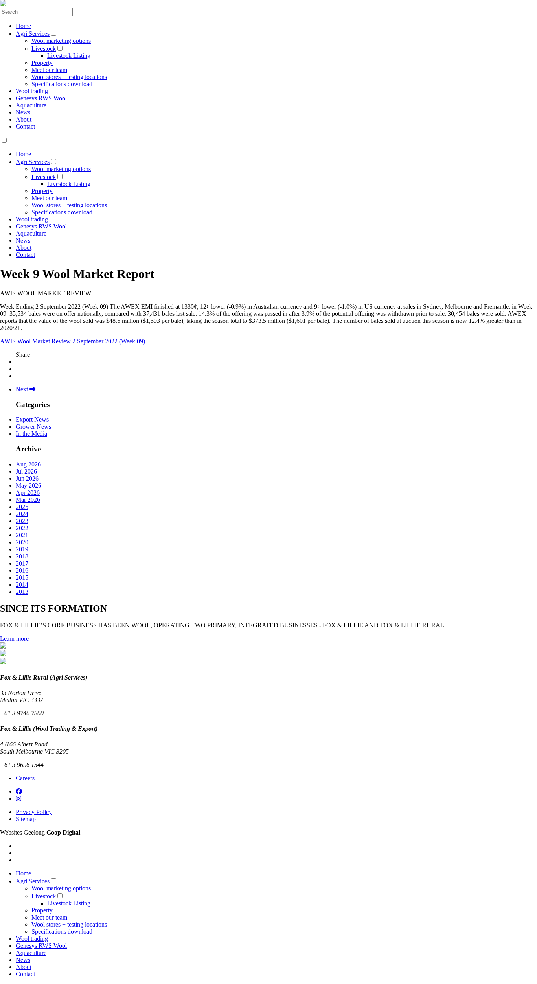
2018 (22, 556)
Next (22, 389)
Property (42, 62)
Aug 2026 (28, 464)
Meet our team (49, 69)
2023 (22, 521)
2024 (22, 513)
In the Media (31, 433)
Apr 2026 (28, 492)
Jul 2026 (26, 471)
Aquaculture (31, 105)
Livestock (43, 48)
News (23, 112)
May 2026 (28, 485)
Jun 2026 (27, 478)
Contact (25, 126)
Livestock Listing (68, 55)
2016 (22, 570)
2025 (22, 506)
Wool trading (32, 91)
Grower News (33, 426)
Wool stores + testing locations (69, 77)
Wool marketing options (61, 40)
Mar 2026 (28, 499)
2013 (22, 591)
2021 (22, 535)
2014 (22, 584)
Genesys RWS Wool (41, 98)
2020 (22, 542)
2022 (22, 528)
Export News (32, 419)
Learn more (14, 638)
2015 (22, 577)
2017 (22, 563)
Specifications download (61, 84)
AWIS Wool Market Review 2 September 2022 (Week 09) (72, 341)
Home (23, 25)
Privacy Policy (34, 812)
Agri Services (33, 33)
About (23, 119)
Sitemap (26, 819)
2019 (22, 549)
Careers (25, 778)
